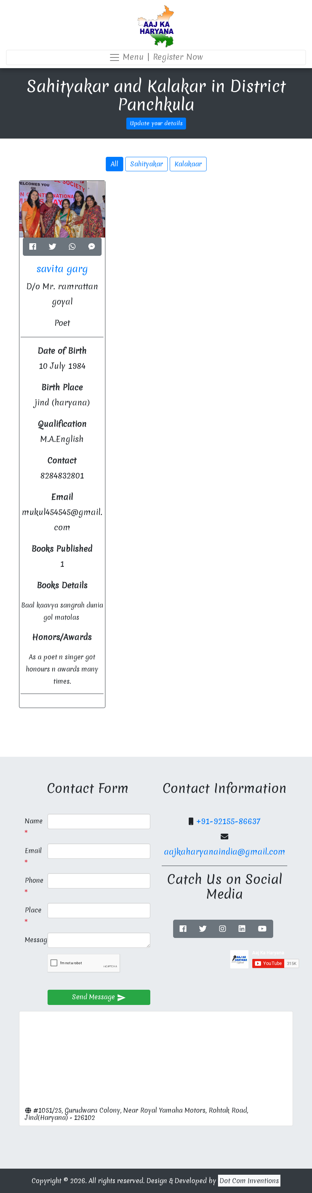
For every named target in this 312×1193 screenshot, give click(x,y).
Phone (33, 880)
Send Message (99, 997)
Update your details (156, 123)
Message (33, 939)
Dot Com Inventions (249, 1180)
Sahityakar (146, 163)
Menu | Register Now (161, 56)
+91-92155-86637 (228, 821)
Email (33, 850)
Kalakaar (188, 163)
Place (33, 910)
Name (33, 821)
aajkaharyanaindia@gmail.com (224, 851)
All (114, 163)
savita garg (62, 268)
